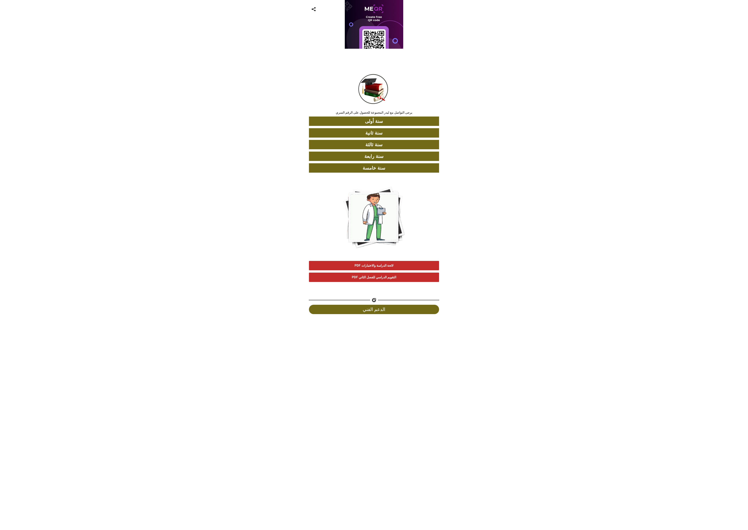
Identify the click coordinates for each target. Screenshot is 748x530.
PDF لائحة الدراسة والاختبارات (374, 265)
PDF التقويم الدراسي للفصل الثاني (374, 277)
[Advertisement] (117, 76)
